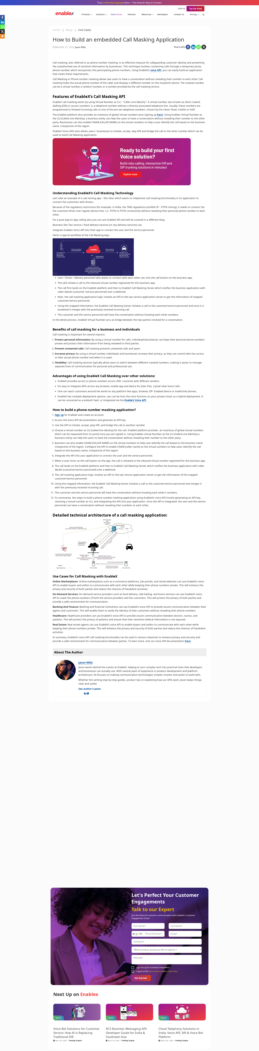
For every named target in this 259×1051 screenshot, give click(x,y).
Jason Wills (85, 662)
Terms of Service (155, 971)
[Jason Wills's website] (88, 693)
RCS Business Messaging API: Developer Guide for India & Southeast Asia (126, 1033)
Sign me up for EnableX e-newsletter (152, 967)
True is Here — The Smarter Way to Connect (129, 2)
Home (56, 30)
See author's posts (89, 688)
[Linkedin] (193, 47)
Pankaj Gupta (75, 1040)
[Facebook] (188, 47)
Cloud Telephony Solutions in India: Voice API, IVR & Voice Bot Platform (181, 1033)
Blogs (69, 30)
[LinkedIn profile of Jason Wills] (85, 693)
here (160, 114)
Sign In (181, 8)
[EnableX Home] (64, 14)
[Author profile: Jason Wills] (65, 670)
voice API (155, 70)
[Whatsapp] (198, 47)
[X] (203, 47)
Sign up (59, 414)
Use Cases (84, 30)
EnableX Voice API (135, 400)
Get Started (141, 978)
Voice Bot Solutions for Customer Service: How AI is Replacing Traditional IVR (76, 1033)
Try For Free (195, 8)
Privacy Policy (172, 971)
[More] (2, 36)
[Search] (202, 15)
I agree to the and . (157, 971)
